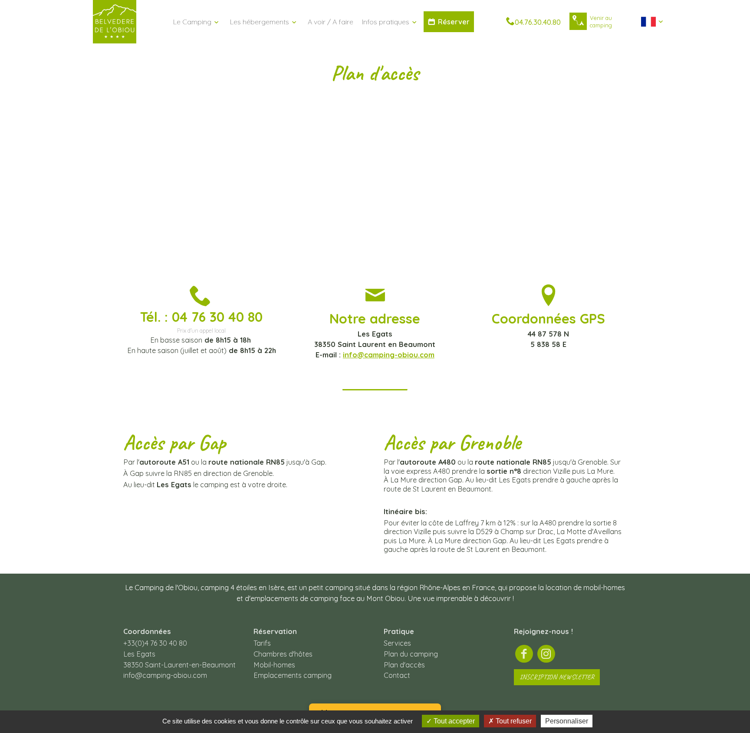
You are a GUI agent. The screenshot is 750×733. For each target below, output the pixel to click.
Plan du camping (411, 654)
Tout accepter (453, 721)
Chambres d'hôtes (282, 654)
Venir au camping (601, 21)
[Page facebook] (524, 654)
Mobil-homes (274, 664)
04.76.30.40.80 (538, 22)
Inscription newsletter (557, 677)
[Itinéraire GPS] (578, 21)
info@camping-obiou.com (388, 354)
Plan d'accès (404, 664)
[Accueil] (114, 39)
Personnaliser (566, 721)
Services (397, 643)
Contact (397, 675)
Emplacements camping (292, 675)
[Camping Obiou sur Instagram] (546, 654)
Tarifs (262, 643)
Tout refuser (513, 721)
